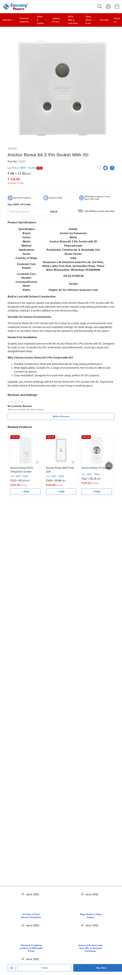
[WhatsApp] (105, 168)
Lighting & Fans (56, 20)
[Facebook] (112, 168)
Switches (7, 20)
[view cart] (116, 6)
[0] (116, 6)
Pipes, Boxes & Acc (88, 19)
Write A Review (61, 416)
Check (54, 211)
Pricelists (104, 20)
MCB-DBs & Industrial (73, 19)
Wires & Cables (40, 19)
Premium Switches (24, 20)
